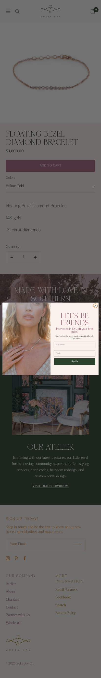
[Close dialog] (95, 306)
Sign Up (74, 362)
